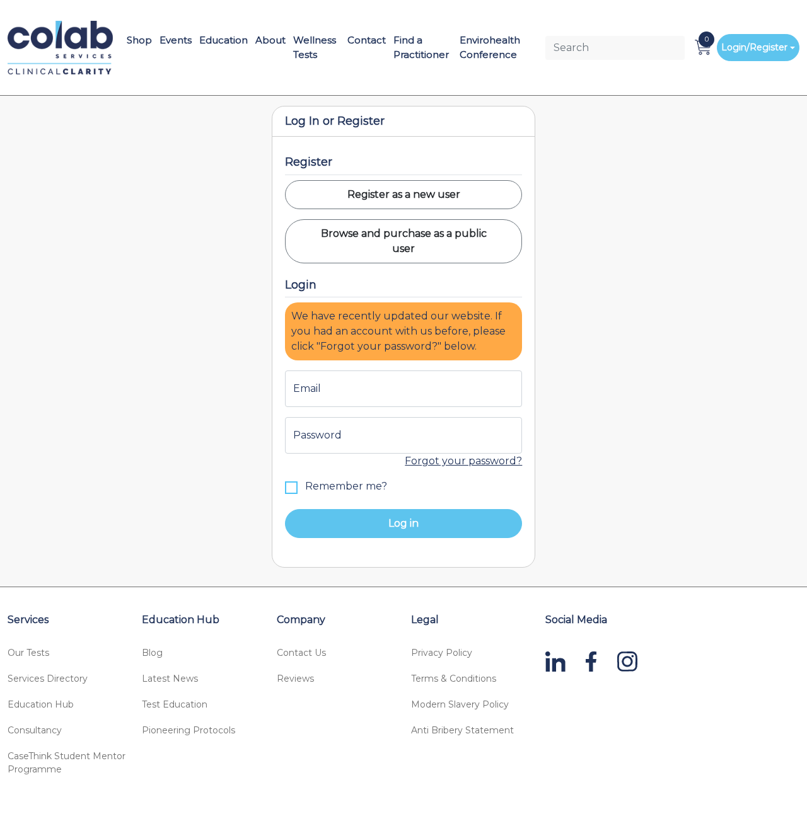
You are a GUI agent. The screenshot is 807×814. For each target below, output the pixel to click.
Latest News (170, 678)
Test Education (174, 704)
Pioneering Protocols (188, 730)
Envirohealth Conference (490, 47)
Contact (366, 40)
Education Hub (41, 704)
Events (176, 40)
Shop (139, 40)
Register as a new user (403, 194)
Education (223, 40)
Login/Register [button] (754, 47)
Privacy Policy (441, 652)
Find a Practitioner (421, 47)
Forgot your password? (463, 461)
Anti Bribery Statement (462, 730)
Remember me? (345, 486)
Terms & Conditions (453, 678)
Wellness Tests (314, 47)
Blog (152, 652)
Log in (403, 523)
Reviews (295, 678)
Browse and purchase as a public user (404, 241)
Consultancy (35, 730)
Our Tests (28, 652)
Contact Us (301, 652)
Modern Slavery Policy (460, 704)
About (270, 40)
